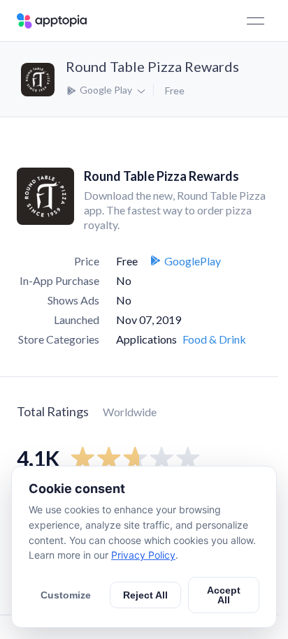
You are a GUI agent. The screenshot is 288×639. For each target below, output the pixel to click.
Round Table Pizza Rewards (152, 66)
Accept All (223, 595)
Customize (66, 595)
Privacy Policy (143, 555)
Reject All (145, 595)
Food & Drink (214, 339)
